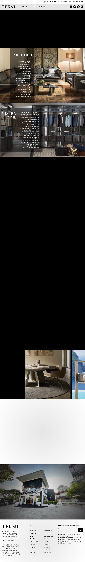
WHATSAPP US (59, 2)
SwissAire (47, 552)
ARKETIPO (33, 530)
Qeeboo (32, 547)
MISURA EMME (49, 530)
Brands (25, 7)
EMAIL (51, 2)
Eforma (32, 552)
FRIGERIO (47, 533)
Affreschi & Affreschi (47, 548)
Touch (42, 7)
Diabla (46, 542)
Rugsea (46, 544)
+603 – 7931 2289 (8, 541)
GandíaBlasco (49, 536)
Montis (46, 539)
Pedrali (32, 544)
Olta (31, 536)
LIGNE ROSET (35, 533)
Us (34, 7)
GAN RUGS (34, 542)
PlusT (32, 539)
